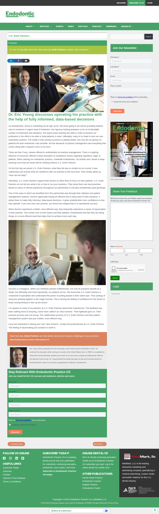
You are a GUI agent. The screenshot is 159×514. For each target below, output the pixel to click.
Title (141, 255)
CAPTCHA (114, 262)
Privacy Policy (115, 294)
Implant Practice (89, 484)
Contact (6, 474)
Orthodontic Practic (91, 488)
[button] (34, 26)
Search (148, 37)
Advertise (7, 471)
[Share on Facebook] (18, 61)
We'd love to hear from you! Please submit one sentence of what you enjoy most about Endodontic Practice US (131, 199)
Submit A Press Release (14, 478)
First (111, 255)
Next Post (99, 444)
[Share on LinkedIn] (11, 61)
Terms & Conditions (12, 481)
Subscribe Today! (11, 468)
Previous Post (16, 444)
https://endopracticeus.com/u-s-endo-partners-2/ (29, 340)
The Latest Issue (117, 179)
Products (12, 43)
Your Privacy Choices (88, 510)
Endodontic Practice (91, 481)
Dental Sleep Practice (92, 478)
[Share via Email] (26, 61)
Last (126, 255)
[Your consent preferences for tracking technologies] (155, 510)
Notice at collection (61, 510)
